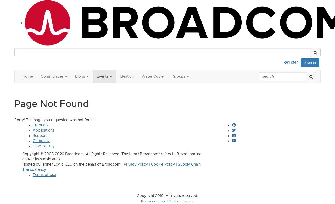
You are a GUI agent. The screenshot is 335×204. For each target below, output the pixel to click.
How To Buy (43, 146)
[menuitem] (292, 61)
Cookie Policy (163, 164)
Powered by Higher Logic (167, 201)
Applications (43, 130)
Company (41, 141)
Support (40, 136)
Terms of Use (44, 175)
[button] (315, 52)
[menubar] (292, 61)
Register (290, 62)
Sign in (310, 63)
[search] (311, 76)
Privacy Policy (136, 164)
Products (40, 125)
